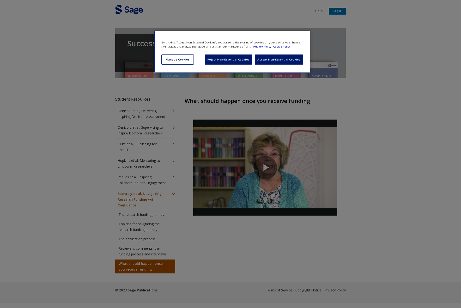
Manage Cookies (178, 59)
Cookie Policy (282, 46)
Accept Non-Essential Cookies (278, 59)
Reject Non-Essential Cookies (228, 59)
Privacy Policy (262, 46)
